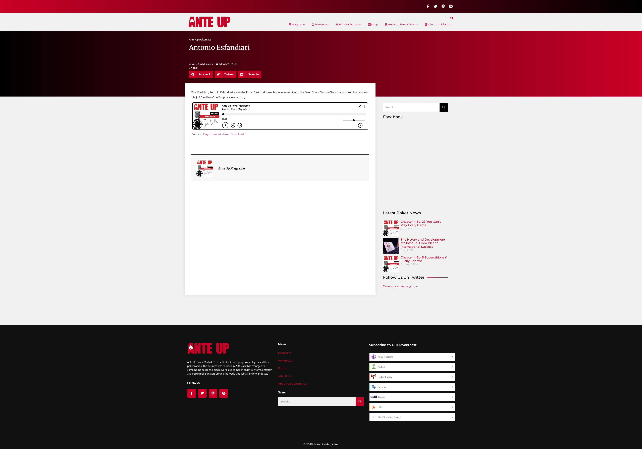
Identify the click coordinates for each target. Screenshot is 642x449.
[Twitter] (435, 6)
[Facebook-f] (428, 6)
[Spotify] (451, 6)
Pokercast (321, 24)
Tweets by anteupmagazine (400, 286)
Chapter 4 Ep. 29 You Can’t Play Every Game (421, 223)
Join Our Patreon (349, 24)
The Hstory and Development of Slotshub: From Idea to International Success (423, 243)
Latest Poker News (402, 212)
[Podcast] (443, 6)
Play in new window (215, 134)
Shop (374, 24)
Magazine (298, 24)
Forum (282, 368)
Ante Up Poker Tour (401, 24)
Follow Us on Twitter (403, 277)
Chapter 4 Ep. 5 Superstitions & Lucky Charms (424, 259)
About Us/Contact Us (292, 383)
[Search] (444, 107)
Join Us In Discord (439, 24)
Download (237, 134)
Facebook (393, 116)
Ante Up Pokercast (200, 39)
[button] (452, 18)
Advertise (284, 376)
